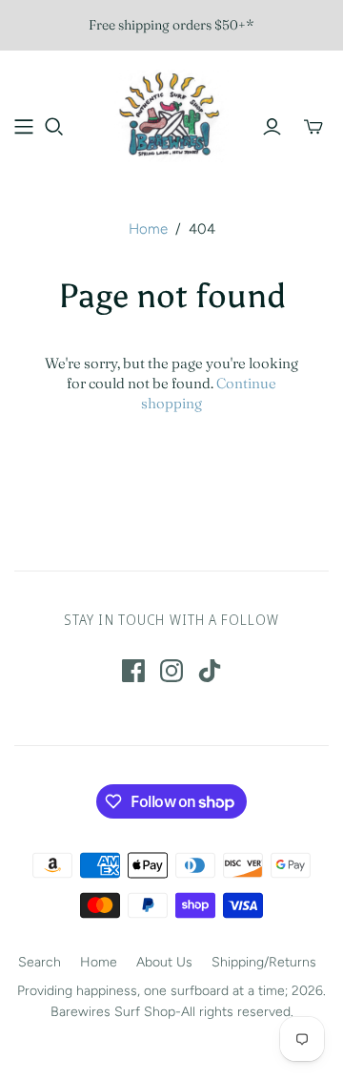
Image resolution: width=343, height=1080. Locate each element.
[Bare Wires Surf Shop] (171, 113)
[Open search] (54, 126)
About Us (164, 962)
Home (148, 229)
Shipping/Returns (264, 962)
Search (39, 962)
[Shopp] (23, 126)
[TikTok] (209, 670)
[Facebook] (133, 670)
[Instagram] (171, 670)
